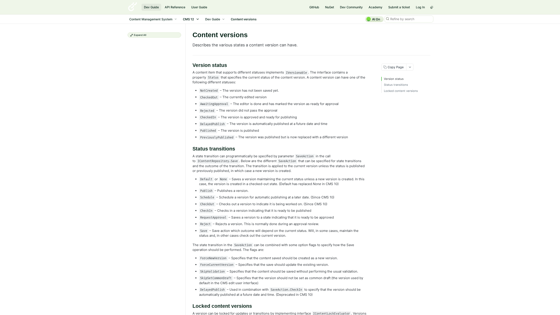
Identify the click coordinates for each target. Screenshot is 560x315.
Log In (420, 7)
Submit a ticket (399, 7)
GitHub (314, 7)
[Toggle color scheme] (431, 7)
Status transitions (396, 84)
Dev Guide (151, 7)
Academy (375, 7)
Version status (394, 78)
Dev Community (351, 7)
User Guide (199, 7)
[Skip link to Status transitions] (189, 149)
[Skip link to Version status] (189, 65)
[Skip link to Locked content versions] (189, 306)
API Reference (175, 7)
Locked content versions (401, 91)
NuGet (329, 7)
